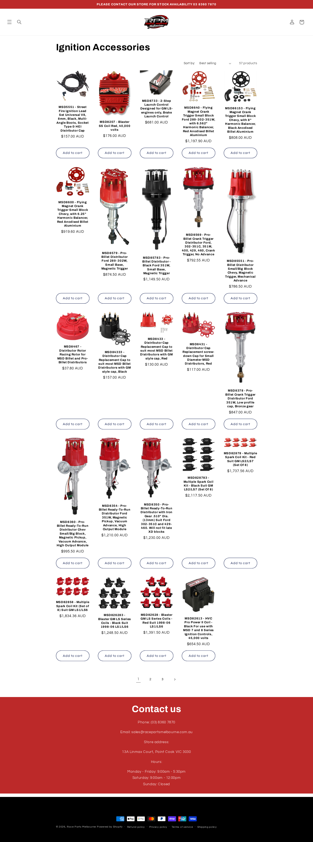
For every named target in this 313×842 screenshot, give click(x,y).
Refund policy (136, 827)
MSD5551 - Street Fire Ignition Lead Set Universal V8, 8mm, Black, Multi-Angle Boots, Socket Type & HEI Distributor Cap (72, 118)
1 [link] (138, 679)
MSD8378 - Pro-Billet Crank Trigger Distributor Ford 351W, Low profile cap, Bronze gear (240, 398)
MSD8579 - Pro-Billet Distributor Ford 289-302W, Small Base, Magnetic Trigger (114, 260)
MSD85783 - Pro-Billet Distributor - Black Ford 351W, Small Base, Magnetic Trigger (156, 265)
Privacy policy (158, 827)
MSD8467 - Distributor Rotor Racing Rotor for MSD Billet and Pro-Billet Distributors (72, 354)
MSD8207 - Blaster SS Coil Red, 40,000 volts (115, 125)
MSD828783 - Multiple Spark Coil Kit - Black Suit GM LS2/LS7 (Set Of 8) (199, 483)
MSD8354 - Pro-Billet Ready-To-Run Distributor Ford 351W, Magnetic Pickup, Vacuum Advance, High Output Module (115, 517)
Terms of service (182, 827)
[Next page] (174, 679)
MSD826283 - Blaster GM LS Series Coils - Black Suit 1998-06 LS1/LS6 (114, 620)
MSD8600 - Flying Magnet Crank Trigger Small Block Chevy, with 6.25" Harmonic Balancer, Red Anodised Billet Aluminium (72, 213)
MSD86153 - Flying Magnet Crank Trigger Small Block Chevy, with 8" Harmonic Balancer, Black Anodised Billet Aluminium (240, 119)
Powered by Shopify (110, 827)
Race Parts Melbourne (81, 827)
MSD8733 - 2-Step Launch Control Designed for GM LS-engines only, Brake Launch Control (156, 108)
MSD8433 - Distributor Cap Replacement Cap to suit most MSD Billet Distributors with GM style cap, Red (156, 348)
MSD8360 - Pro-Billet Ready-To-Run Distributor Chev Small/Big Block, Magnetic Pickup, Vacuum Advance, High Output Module (73, 533)
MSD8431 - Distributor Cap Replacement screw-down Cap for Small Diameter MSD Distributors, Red (198, 353)
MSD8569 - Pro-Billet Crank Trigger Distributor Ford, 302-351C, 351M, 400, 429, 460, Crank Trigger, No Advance (198, 244)
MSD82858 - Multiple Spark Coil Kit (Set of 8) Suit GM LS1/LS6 (72, 606)
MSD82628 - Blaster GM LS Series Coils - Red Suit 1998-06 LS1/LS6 (156, 620)
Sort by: (189, 63)
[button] (9, 22)
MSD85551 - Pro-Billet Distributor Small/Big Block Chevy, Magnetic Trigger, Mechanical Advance (240, 270)
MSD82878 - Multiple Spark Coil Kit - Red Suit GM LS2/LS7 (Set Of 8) (240, 459)
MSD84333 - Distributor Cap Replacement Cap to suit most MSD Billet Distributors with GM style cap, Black (114, 361)
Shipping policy (207, 827)
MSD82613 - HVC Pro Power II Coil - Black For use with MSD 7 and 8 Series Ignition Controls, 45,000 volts (198, 628)
